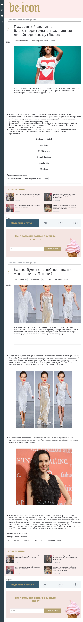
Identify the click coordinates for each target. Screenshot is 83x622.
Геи (16, 280)
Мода (33, 20)
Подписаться (53, 249)
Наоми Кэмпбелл (21, 41)
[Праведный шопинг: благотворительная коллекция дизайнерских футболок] (8, 28)
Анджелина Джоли (61, 280)
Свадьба (23, 280)
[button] (2, 5)
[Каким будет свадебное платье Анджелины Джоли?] (8, 271)
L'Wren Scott (34, 280)
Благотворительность (39, 41)
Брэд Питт (46, 280)
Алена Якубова (24, 20)
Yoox (53, 41)
